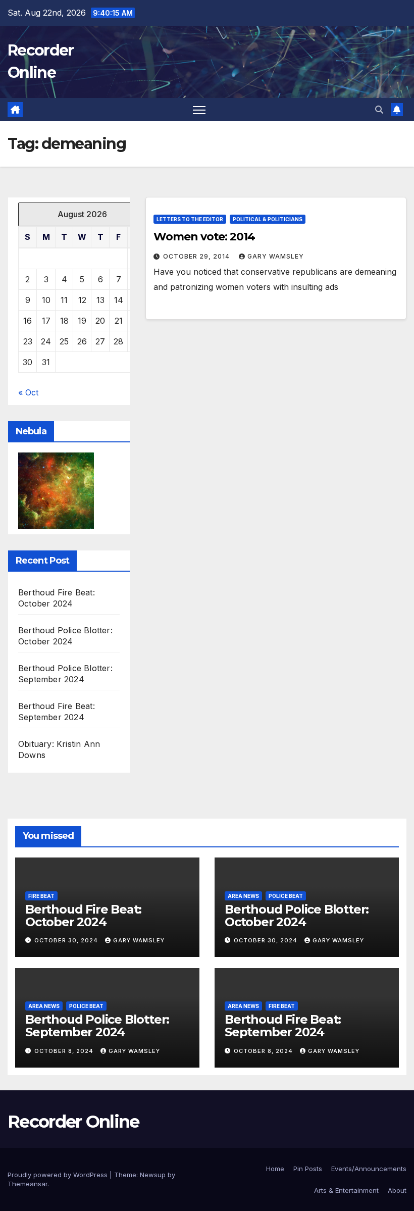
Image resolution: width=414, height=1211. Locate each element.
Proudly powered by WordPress (59, 1175)
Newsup (153, 1175)
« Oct (28, 392)
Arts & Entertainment (346, 1190)
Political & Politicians (267, 219)
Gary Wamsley (275, 256)
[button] (379, 110)
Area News (243, 896)
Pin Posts (307, 1169)
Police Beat (286, 896)
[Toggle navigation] (199, 110)
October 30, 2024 (67, 940)
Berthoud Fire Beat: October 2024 (83, 915)
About (397, 1190)
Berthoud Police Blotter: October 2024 (297, 915)
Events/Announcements (368, 1169)
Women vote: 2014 (203, 236)
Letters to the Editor (190, 219)
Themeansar (27, 1184)
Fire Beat (41, 896)
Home (275, 1169)
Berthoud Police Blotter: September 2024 (97, 1025)
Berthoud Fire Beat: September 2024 (283, 1025)
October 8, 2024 (64, 1050)
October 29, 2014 (197, 256)
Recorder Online (73, 1121)
